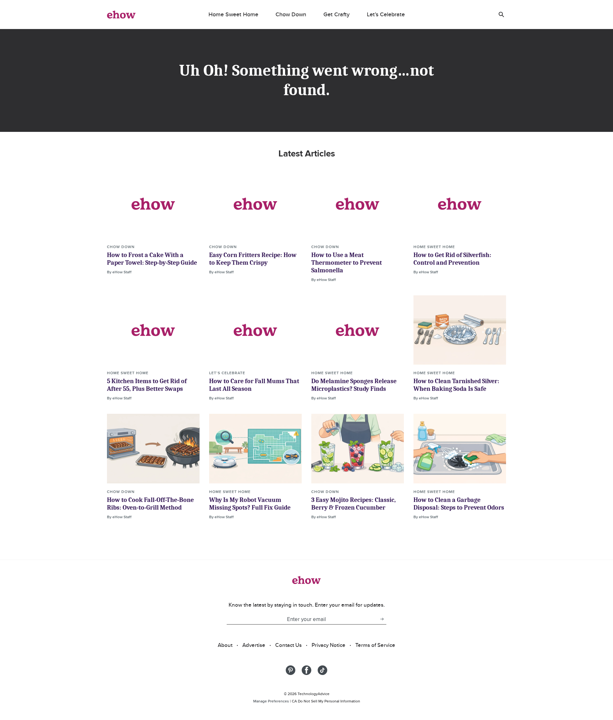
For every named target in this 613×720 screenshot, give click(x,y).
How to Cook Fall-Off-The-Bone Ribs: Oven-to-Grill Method (150, 503)
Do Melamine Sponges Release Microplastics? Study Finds (354, 384)
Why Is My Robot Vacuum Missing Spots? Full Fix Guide (250, 503)
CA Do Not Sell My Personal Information (326, 701)
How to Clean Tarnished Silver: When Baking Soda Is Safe (456, 384)
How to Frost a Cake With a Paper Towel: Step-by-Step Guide (152, 258)
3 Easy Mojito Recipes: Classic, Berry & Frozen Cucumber (353, 503)
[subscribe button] (381, 619)
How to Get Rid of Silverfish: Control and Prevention (452, 258)
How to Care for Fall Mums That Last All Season (254, 384)
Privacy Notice (328, 645)
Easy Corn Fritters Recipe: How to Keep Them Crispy (253, 258)
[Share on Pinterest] (290, 670)
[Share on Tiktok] (322, 670)
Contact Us (288, 645)
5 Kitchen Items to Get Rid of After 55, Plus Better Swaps (147, 384)
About (225, 645)
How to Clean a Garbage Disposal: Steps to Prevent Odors (458, 503)
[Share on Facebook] (306, 670)
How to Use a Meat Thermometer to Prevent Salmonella (346, 262)
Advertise (253, 645)
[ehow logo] (121, 14)
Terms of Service (375, 645)
